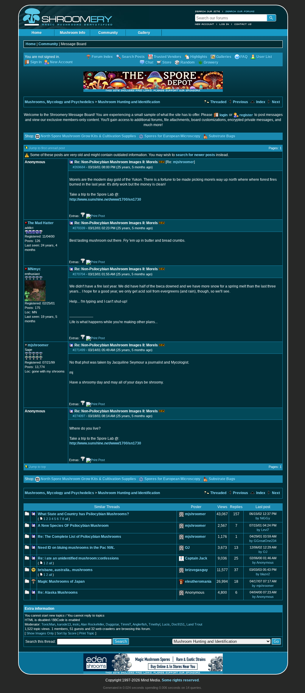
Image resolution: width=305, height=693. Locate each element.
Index (260, 102)
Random (187, 62)
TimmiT (126, 624)
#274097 (79, 416)
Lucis (166, 624)
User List (264, 57)
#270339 (79, 228)
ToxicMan (48, 624)
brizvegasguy (196, 570)
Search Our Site (207, 11)
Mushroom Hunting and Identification (129, 102)
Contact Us (243, 24)
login (224, 115)
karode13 (64, 624)
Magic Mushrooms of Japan (61, 581)
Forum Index (102, 57)
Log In (224, 24)
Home (37, 33)
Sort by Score (67, 633)
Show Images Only (40, 633)
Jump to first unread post (47, 148)
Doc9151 (178, 624)
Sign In (36, 62)
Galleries (223, 57)
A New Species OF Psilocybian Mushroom (73, 526)
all (66, 519)
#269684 (79, 167)
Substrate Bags (222, 136)
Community (108, 33)
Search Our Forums (240, 11)
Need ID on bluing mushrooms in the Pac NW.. (76, 548)
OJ (187, 548)
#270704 (79, 274)
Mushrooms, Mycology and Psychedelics (59, 102)
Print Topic (86, 633)
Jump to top (37, 467)
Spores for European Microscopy (172, 136)
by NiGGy (263, 518)
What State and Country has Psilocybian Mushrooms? (83, 514)
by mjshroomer (263, 585)
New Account (204, 24)
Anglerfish (140, 624)
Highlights (198, 57)
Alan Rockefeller (92, 624)
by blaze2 (263, 574)
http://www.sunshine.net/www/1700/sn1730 (105, 199)
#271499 (79, 350)
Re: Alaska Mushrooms (58, 592)
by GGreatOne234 (262, 541)
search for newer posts (195, 155)
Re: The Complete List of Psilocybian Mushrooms (79, 537)
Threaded (217, 102)
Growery (211, 62)
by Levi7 (263, 530)
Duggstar (112, 624)
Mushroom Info (72, 33)
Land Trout (194, 624)
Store (167, 62)
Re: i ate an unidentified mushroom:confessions (78, 558)
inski (76, 624)
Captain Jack (196, 558)
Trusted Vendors (167, 57)
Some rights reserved (180, 680)
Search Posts (133, 57)
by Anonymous (263, 562)
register (246, 115)
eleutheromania (198, 581)
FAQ (244, 57)
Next (275, 102)
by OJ (263, 552)
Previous (240, 102)
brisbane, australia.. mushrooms (65, 570)
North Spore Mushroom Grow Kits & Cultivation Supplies (88, 136)
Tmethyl (154, 624)
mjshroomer (183, 162)
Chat (149, 62)
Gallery (144, 33)
